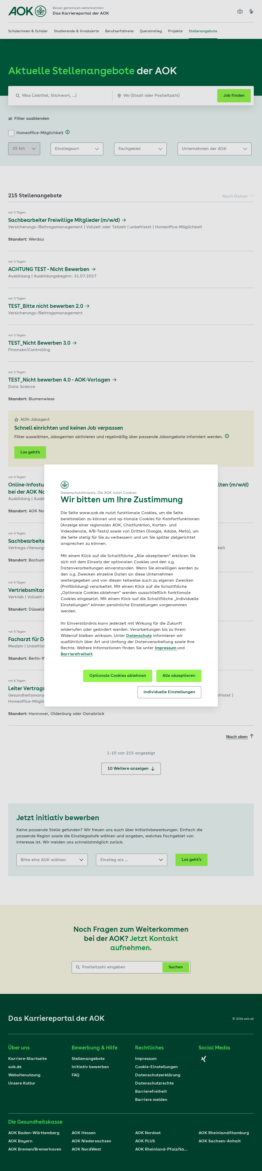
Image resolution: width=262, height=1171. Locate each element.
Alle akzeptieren (178, 676)
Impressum (166, 648)
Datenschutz (139, 636)
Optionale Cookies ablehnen (117, 676)
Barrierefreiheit (76, 654)
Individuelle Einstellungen (169, 692)
